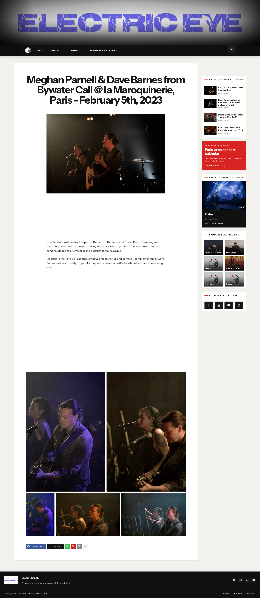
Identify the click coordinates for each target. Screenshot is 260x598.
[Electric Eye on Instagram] (219, 305)
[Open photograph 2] (146, 432)
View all (239, 80)
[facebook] (234, 580)
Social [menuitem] (56, 50)
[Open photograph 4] (88, 514)
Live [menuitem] (38, 50)
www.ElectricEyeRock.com (35, 593)
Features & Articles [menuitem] (102, 50)
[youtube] (253, 580)
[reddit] (247, 580)
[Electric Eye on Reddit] (239, 305)
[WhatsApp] (67, 546)
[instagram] (240, 580)
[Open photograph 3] (40, 514)
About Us (237, 593)
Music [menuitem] (75, 50)
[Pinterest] (73, 546)
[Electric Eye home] (28, 50)
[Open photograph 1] (65, 432)
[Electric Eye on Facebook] (208, 305)
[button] (231, 49)
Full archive (237, 177)
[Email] (79, 546)
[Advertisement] (114, 217)
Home (226, 593)
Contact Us (251, 593)
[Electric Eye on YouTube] (228, 305)
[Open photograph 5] (153, 514)
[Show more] (85, 546)
